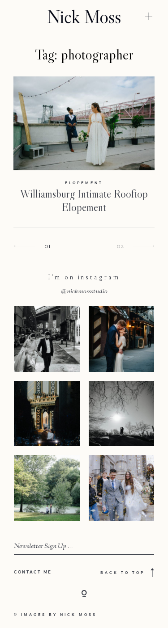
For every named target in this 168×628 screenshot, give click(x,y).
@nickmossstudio (84, 291)
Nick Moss (78, 614)
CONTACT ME (33, 571)
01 (47, 245)
